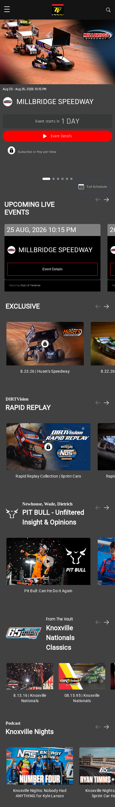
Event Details (61, 136)
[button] (7, 9)
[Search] (108, 10)
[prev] (98, 200)
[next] (106, 200)
